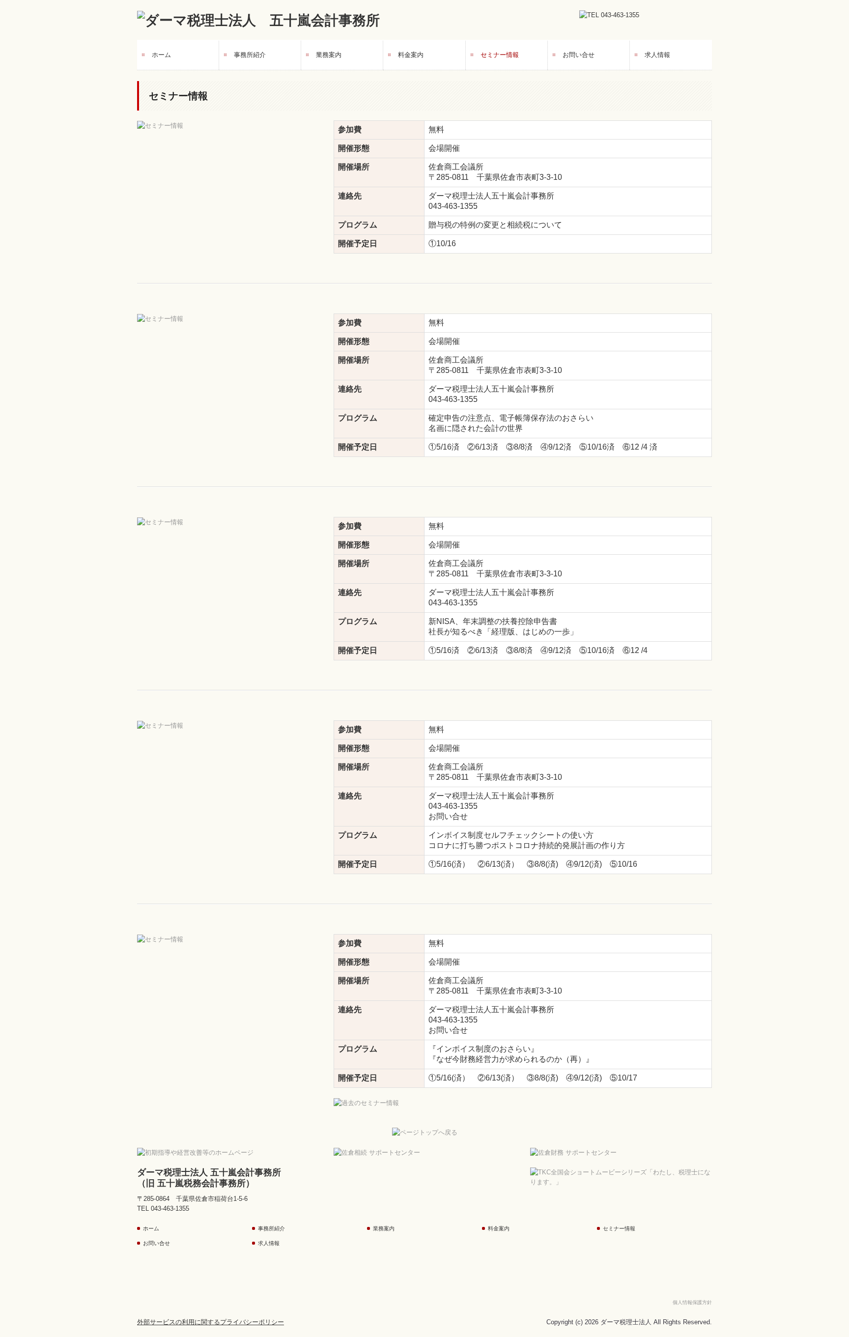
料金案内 (411, 54)
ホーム (161, 54)
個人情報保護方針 (692, 1302)
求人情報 (657, 54)
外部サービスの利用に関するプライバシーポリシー (210, 1322)
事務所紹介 (250, 54)
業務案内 (328, 54)
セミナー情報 (500, 54)
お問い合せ (578, 54)
